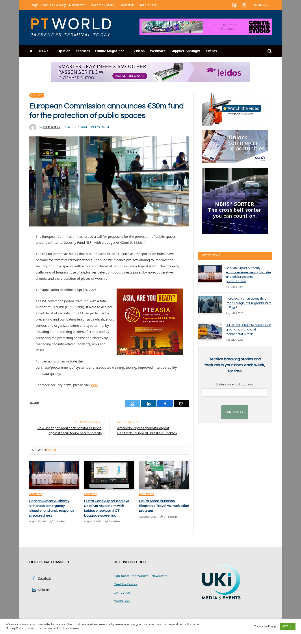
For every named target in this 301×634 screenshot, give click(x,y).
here (94, 385)
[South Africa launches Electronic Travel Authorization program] (164, 475)
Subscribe (261, 5)
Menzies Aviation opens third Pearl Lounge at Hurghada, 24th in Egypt (248, 303)
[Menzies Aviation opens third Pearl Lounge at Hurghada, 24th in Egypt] (210, 304)
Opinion (64, 51)
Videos (139, 51)
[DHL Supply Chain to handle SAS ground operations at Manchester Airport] (210, 331)
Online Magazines (109, 51)
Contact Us (126, 5)
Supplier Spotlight (185, 51)
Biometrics (146, 494)
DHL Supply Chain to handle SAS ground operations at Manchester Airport (248, 330)
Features (83, 51)
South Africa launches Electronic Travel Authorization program (164, 505)
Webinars (157, 51)
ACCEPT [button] (287, 626)
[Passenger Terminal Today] (73, 27)
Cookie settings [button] (265, 626)
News (43, 51)
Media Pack (148, 5)
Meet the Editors (102, 5)
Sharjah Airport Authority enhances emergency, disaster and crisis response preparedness (51, 508)
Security (37, 95)
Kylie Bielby (51, 127)
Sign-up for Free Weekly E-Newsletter (58, 5)
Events (211, 51)
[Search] (269, 51)
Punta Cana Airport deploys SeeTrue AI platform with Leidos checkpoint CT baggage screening (106, 508)
